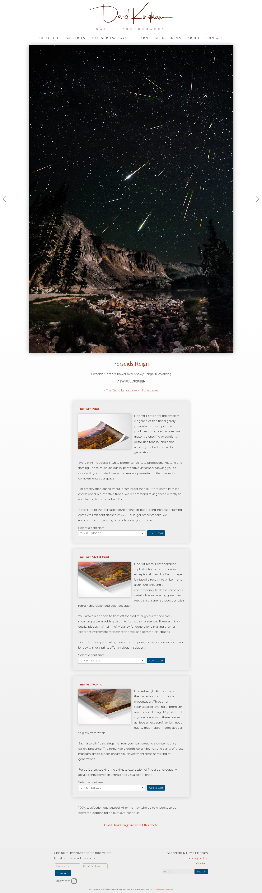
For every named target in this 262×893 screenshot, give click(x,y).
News (176, 37)
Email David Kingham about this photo (131, 825)
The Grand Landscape (121, 390)
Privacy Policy (198, 858)
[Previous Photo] (7, 208)
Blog (160, 37)
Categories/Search (111, 37)
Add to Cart (156, 533)
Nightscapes (149, 390)
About (194, 37)
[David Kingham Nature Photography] (131, 28)
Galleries (75, 37)
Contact (214, 37)
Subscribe (49, 37)
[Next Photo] (255, 208)
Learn (142, 37)
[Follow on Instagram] (74, 881)
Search (201, 871)
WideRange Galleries (162, 889)
